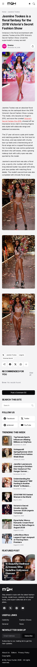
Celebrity (5, 620)
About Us (6, 653)
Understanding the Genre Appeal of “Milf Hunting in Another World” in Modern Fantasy (23, 482)
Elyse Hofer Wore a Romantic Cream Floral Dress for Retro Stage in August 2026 (24, 524)
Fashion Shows (25, 620)
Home (4, 12)
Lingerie (21, 355)
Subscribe (28, 636)
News (21, 624)
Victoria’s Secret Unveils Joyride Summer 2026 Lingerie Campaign (24, 509)
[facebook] (4, 608)
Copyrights (6, 656)
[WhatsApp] (20, 364)
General (5, 624)
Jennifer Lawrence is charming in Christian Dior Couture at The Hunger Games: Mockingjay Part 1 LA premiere (23, 468)
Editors (14, 653)
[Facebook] (10, 364)
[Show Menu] (3, 4)
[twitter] (10, 608)
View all (31, 374)
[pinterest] (16, 608)
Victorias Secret (8, 358)
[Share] (32, 46)
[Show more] (26, 364)
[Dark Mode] (30, 4)
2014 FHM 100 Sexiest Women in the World (23, 496)
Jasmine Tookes (14, 12)
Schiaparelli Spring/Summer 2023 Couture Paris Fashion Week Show (23, 453)
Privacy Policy (23, 653)
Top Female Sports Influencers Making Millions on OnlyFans (22, 439)
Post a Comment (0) (18, 393)
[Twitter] (15, 364)
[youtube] (23, 608)
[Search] (34, 4)
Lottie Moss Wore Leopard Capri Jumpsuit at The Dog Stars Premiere (24, 538)
